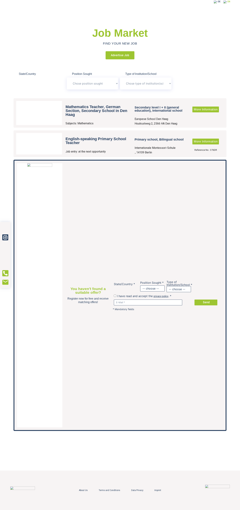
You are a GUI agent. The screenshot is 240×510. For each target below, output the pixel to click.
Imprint (157, 490)
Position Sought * (152, 282)
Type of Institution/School (141, 74)
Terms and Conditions (109, 490)
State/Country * (124, 284)
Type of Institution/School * (179, 283)
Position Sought (82, 74)
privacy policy (161, 296)
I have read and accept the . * (144, 296)
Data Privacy (137, 490)
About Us (83, 490)
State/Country (27, 74)
